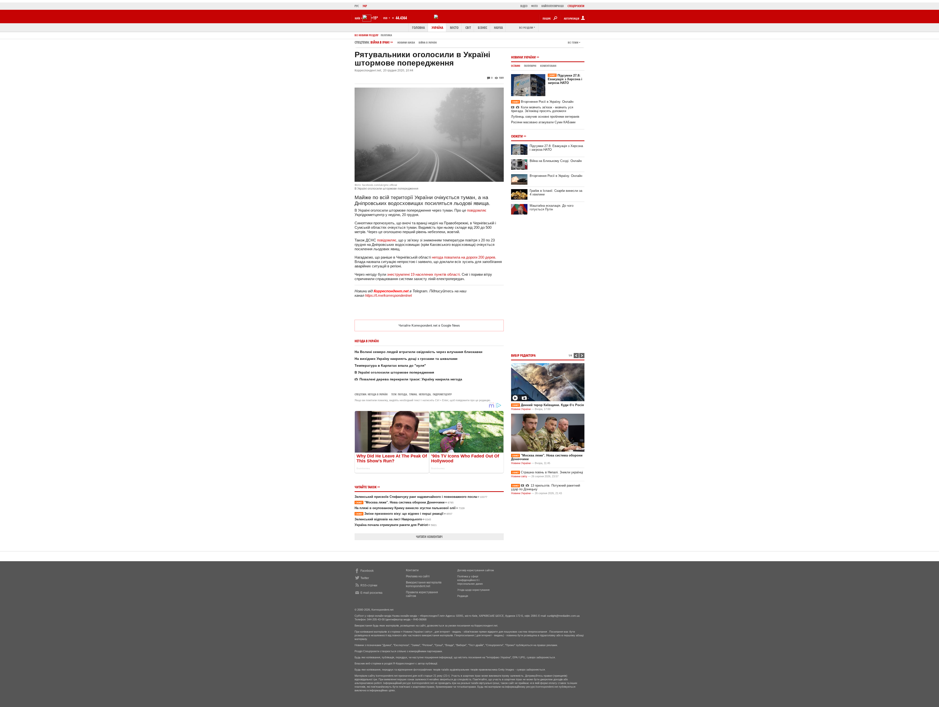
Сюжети (517, 136)
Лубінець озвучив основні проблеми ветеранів (545, 116)
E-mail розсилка (371, 592)
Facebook (367, 570)
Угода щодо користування (473, 589)
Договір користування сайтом (475, 570)
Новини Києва (406, 42)
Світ (468, 27)
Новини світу (519, 476)
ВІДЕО (523, 6)
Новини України (523, 57)
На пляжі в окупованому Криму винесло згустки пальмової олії (410, 508)
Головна (418, 27)
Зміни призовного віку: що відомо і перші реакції (404, 513)
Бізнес (482, 27)
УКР (365, 6)
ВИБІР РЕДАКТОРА (523, 355)
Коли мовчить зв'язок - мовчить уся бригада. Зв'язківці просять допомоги (542, 109)
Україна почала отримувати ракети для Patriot (396, 525)
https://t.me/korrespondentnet (388, 295)
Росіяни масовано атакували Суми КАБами (543, 122)
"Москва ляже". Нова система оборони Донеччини (405, 502)
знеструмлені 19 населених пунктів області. (424, 274)
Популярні (530, 66)
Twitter (364, 578)
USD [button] (385, 18)
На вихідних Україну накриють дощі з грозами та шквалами (406, 359)
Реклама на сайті (418, 576)
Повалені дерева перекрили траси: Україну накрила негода (410, 379)
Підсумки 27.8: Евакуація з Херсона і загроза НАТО (565, 79)
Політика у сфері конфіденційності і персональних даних (470, 580)
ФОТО (534, 6)
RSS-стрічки (368, 585)
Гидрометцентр (442, 394)
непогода (425, 394)
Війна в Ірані (403, 42)
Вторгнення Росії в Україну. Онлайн (542, 101)
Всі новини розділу (366, 35)
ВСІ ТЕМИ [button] (573, 42)
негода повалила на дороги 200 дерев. (464, 257)
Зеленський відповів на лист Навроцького (393, 519)
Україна (437, 27)
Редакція (462, 595)
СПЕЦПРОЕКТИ (576, 6)
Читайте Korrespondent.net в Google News (429, 325)
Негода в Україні (378, 394)
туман (413, 394)
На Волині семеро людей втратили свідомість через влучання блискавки (418, 352)
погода (402, 394)
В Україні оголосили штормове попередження (394, 372)
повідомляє (476, 210)
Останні (515, 66)
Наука (498, 27)
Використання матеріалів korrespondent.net (423, 584)
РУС (357, 6)
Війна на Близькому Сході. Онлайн (556, 161)
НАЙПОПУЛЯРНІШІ (552, 6)
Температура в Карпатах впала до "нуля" (390, 365)
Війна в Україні (428, 42)
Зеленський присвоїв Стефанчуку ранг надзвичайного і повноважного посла (421, 497)
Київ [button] (357, 18)
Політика (386, 35)
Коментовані (548, 66)
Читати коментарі (429, 536)
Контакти (412, 570)
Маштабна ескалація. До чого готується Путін (551, 207)
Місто (454, 27)
